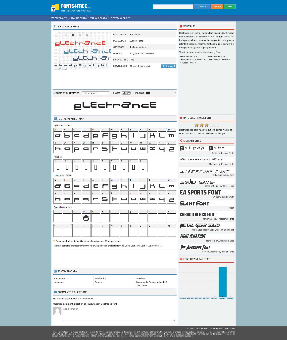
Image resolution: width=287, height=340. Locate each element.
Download (170, 66)
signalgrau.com (208, 47)
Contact (232, 329)
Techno (133, 47)
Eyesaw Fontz (136, 41)
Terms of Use (206, 329)
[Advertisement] (115, 80)
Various (142, 47)
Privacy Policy (220, 329)
